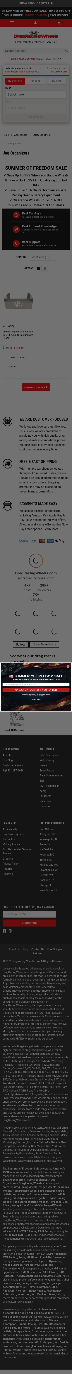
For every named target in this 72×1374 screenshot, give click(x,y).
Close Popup (36, 699)
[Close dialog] (68, 666)
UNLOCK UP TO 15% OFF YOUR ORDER (36, 690)
